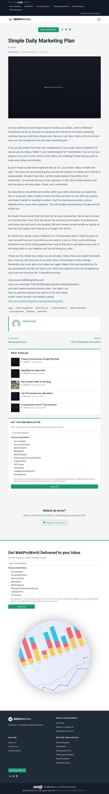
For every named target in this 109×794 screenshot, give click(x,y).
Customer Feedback (59, 308)
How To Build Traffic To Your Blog (36, 382)
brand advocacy (42, 308)
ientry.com (71, 479)
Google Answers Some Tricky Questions (39, 405)
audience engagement (24, 308)
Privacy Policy (62, 790)
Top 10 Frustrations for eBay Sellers (37, 393)
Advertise (60, 723)
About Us (12, 742)
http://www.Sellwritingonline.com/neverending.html (35, 301)
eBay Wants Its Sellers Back (33, 370)
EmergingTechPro (43, 6)
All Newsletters (14, 750)
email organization (17, 311)
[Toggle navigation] (99, 19)
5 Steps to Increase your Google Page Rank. (40, 359)
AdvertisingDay (15, 6)
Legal (72, 790)
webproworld (13, 52)
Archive (26, 362)
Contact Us (13, 746)
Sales (13, 47)
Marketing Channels (64, 731)
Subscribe (54, 486)
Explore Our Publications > (91, 13)
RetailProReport (78, 6)
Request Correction (56, 522)
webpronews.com (82, 479)
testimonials (42, 311)
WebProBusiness (15, 10)
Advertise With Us (48, 30)
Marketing (30, 311)
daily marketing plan (78, 308)
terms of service (60, 481)
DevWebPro (28, 6)
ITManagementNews (61, 6)
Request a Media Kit (65, 727)
